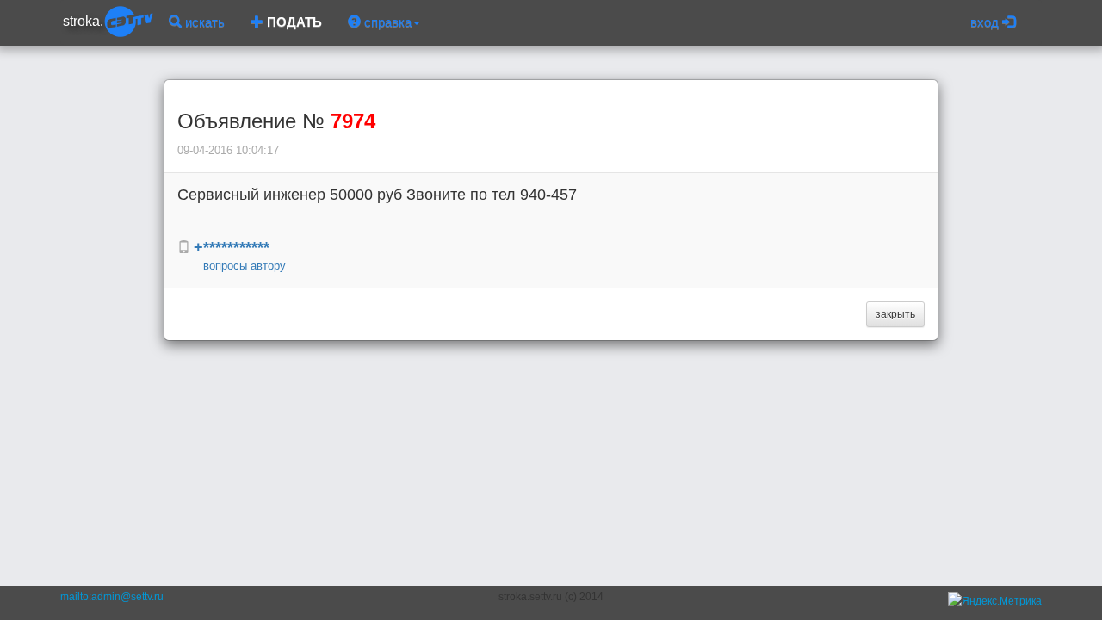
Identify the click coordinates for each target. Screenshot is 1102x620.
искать (203, 22)
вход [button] (986, 22)
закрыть (895, 314)
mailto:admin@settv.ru (112, 597)
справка (386, 22)
